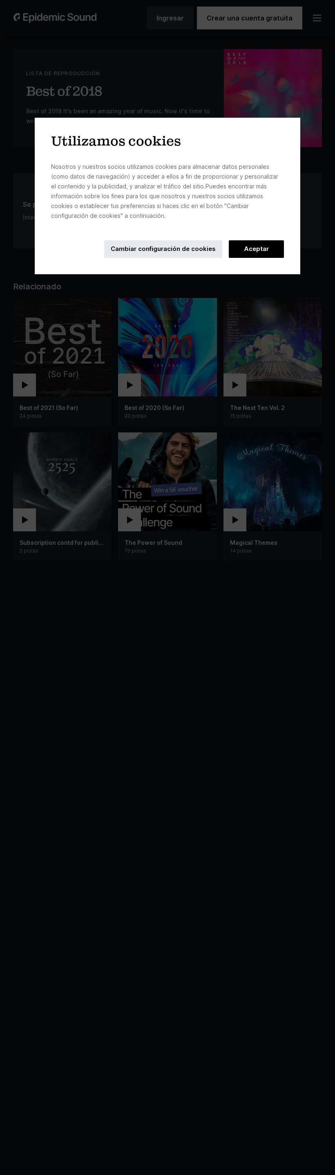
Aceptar (256, 249)
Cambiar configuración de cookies (163, 249)
